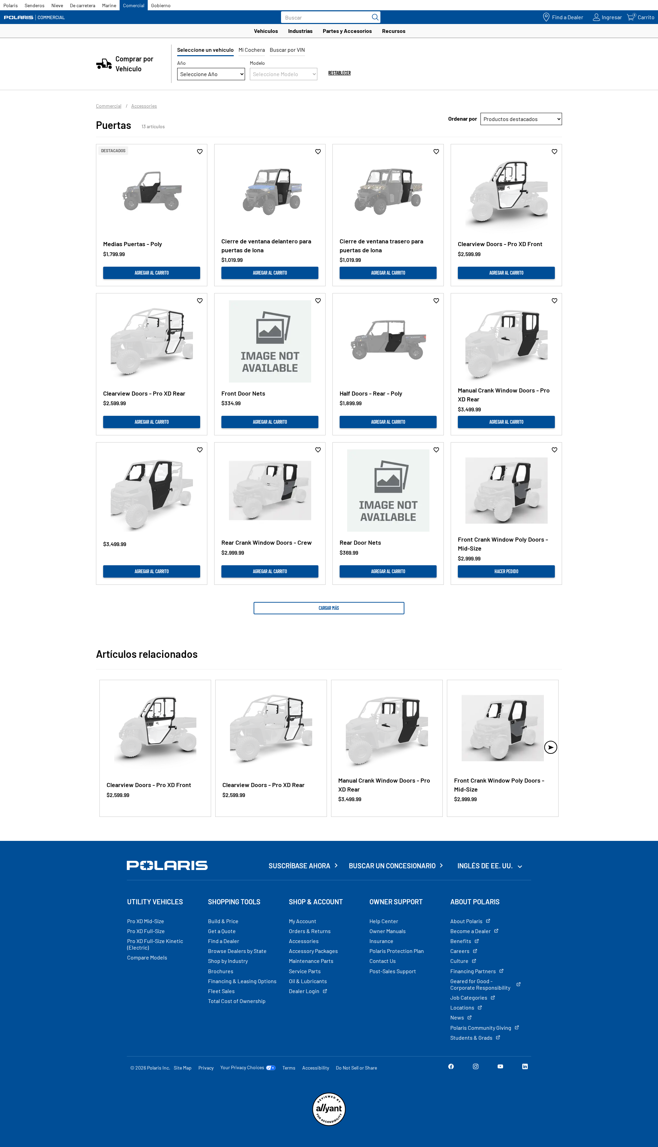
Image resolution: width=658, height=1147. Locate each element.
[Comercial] (34, 17)
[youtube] (500, 1067)
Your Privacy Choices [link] (242, 1067)
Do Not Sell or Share (356, 1068)
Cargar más (329, 608)
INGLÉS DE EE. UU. (486, 865)
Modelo (257, 63)
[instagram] (475, 1067)
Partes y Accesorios (347, 30)
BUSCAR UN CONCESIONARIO (392, 865)
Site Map (183, 1068)
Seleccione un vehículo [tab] (205, 49)
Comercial (133, 5)
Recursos (393, 30)
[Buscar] (373, 17)
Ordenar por (462, 118)
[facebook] (451, 1067)
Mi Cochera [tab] (252, 49)
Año (181, 63)
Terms (288, 1068)
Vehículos (266, 30)
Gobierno (161, 5)
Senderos (35, 5)
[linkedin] (525, 1067)
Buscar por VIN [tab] (287, 49)
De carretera (82, 5)
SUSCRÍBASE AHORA (299, 865)
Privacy (206, 1068)
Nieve (57, 5)
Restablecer (339, 73)
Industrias (300, 30)
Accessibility (315, 1068)
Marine (109, 5)
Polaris (10, 5)
